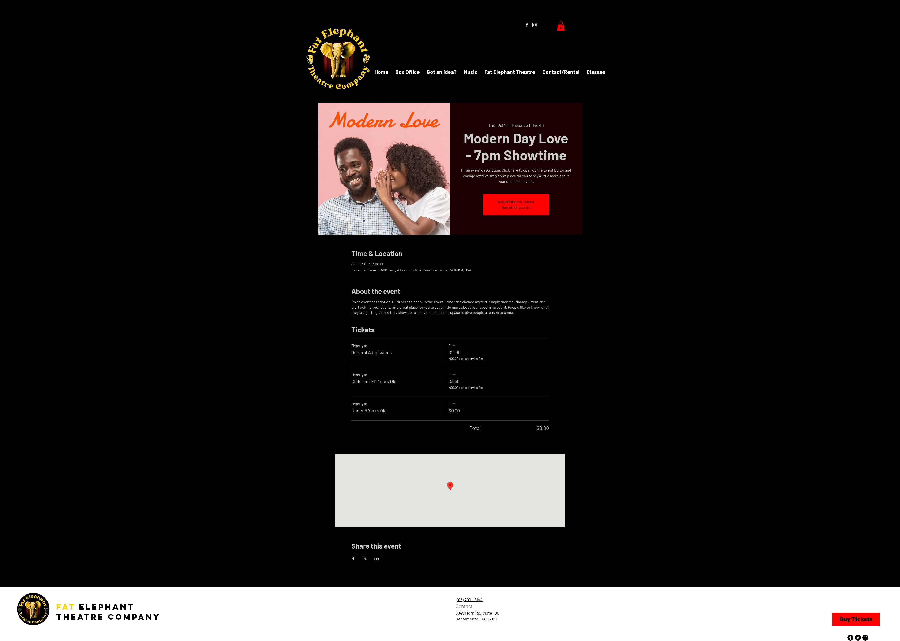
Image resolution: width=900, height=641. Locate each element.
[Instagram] (534, 25)
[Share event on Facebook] (353, 558)
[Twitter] (858, 638)
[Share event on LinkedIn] (376, 558)
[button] (561, 26)
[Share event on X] (365, 558)
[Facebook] (527, 25)
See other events (516, 207)
